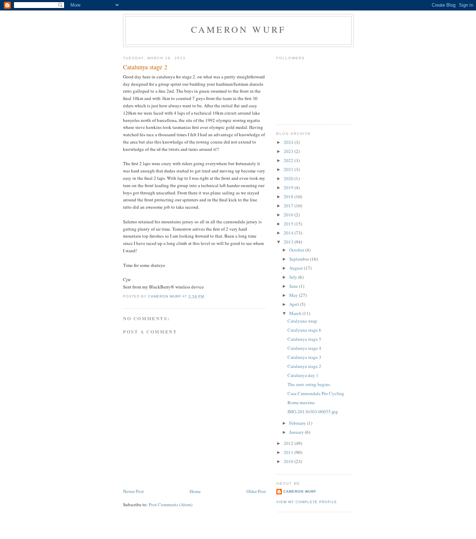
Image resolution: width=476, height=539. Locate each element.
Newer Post (133, 491)
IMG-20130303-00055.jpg (312, 411)
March (295, 313)
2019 (289, 187)
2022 (289, 160)
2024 (289, 142)
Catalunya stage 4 (304, 348)
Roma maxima (301, 402)
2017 (289, 205)
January (297, 432)
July (293, 277)
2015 (289, 224)
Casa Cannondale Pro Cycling (315, 393)
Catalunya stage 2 (304, 366)
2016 (289, 214)
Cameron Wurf (238, 29)
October (297, 250)
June (294, 286)
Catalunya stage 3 (304, 357)
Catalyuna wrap (302, 321)
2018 (289, 196)
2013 (289, 242)
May (294, 295)
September (299, 259)
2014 (289, 233)
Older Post (256, 491)
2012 (289, 443)
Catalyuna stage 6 (304, 330)
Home (195, 491)
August (296, 268)
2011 (289, 452)
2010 (289, 461)
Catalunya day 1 (302, 375)
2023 (289, 151)
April (294, 304)
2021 (289, 169)
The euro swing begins (308, 384)
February (298, 423)
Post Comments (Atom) (170, 504)
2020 (289, 178)
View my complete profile (306, 502)
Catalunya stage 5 (304, 339)
